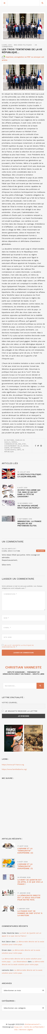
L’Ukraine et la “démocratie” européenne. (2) (25, 850)
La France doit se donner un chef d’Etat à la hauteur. (29, 913)
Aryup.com (18, 1027)
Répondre (40, 550)
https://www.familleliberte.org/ (14, 769)
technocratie (10, 450)
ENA (19, 444)
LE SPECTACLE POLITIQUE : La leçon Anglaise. (29, 475)
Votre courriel (9, 702)
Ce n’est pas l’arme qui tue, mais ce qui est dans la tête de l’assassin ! (28, 493)
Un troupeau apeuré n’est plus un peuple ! (28, 507)
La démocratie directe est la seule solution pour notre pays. (28, 897)
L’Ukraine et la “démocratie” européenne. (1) (25, 866)
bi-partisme (9, 440)
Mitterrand (15, 448)
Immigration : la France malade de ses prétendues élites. (29, 523)
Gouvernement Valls (13, 446)
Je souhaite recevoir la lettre (20, 711)
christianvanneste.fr (32, 1024)
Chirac (14, 442)
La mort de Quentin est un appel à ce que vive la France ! (30, 882)
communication (10, 444)
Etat (24, 444)
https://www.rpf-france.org (13, 765)
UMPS (19, 450)
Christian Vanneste (23, 667)
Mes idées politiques (23, 45)
